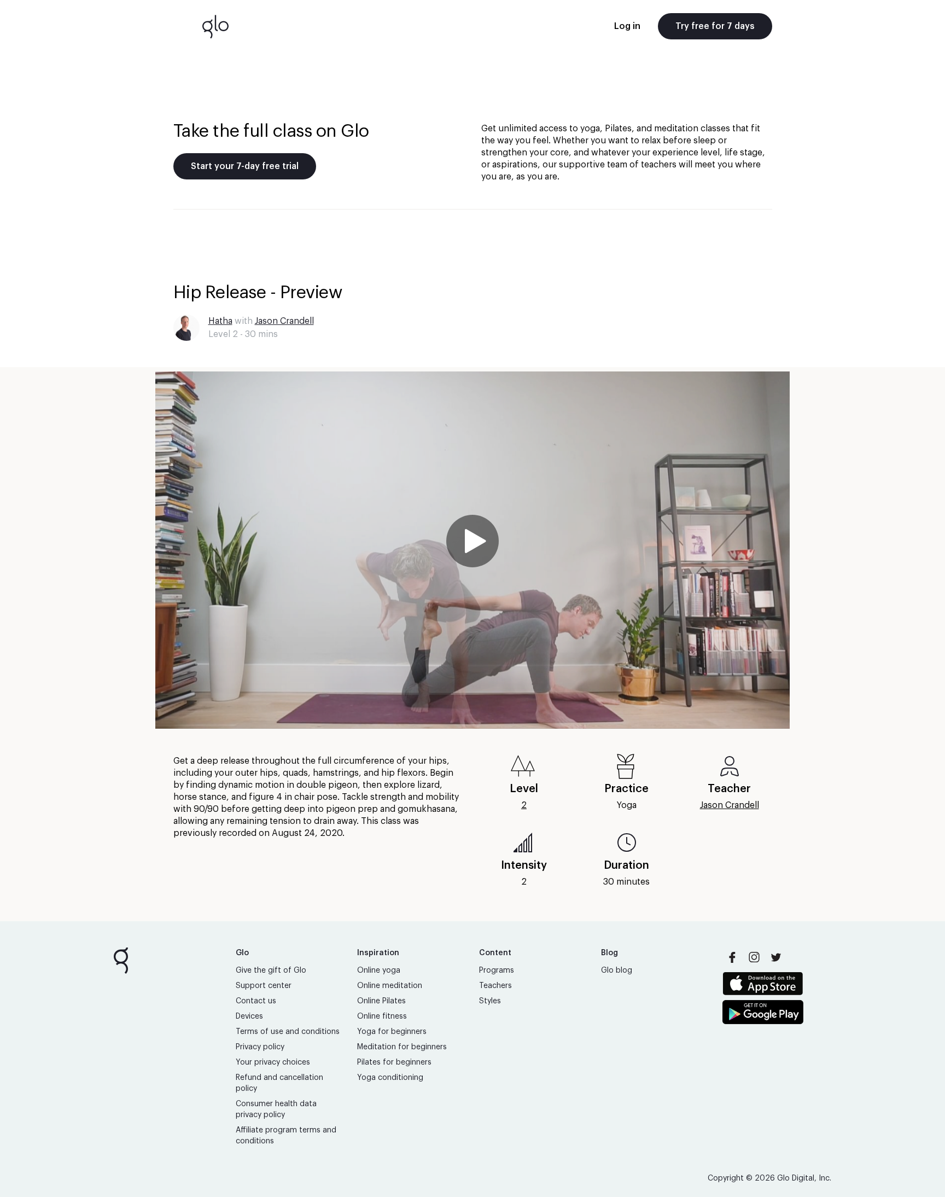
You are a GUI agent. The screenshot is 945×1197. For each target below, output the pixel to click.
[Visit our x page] (776, 957)
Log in (627, 26)
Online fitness (382, 1016)
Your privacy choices (273, 1062)
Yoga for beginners (392, 1032)
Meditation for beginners (402, 1047)
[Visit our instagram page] (754, 957)
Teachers (495, 986)
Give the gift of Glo (271, 970)
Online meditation (389, 986)
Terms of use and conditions (288, 1032)
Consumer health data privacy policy (276, 1109)
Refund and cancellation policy (279, 1083)
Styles (490, 1001)
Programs (496, 970)
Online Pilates (381, 1001)
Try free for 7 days (715, 26)
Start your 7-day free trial (245, 166)
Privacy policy (260, 1047)
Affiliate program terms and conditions (286, 1135)
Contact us (256, 1001)
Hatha (220, 321)
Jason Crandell (284, 321)
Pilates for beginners (394, 1062)
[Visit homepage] (215, 26)
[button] (472, 550)
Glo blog (616, 970)
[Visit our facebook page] (732, 957)
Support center (263, 986)
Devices (249, 1016)
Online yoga (378, 970)
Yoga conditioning (390, 1078)
